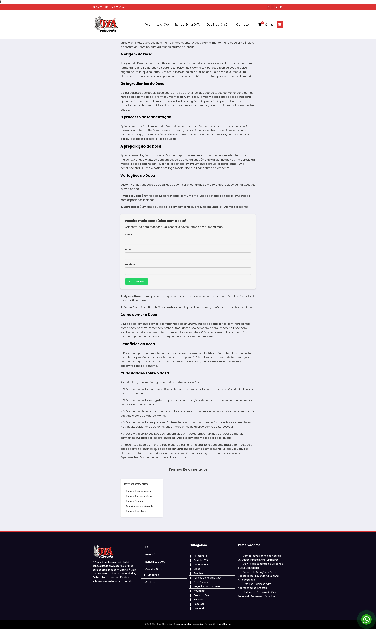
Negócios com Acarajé (207, 586)
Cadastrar (137, 281)
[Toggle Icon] (280, 24)
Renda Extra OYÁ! (187, 24)
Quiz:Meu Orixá (217, 24)
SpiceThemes (224, 624)
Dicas (197, 569)
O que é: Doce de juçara (138, 491)
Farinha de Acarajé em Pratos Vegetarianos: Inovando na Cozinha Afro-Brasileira (258, 575)
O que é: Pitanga (134, 501)
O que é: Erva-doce (136, 511)
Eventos (198, 573)
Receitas (199, 599)
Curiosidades (201, 564)
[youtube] (280, 7)
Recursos (199, 604)
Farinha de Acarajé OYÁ (207, 577)
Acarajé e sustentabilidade (139, 506)
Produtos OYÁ (202, 595)
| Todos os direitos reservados (188, 624)
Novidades (200, 590)
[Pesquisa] (266, 24)
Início (146, 24)
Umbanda (153, 574)
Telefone (130, 264)
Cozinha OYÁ (201, 560)
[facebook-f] (268, 7)
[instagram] (272, 7)
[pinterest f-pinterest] (276, 7)
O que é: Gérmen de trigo (139, 496)
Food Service (201, 582)
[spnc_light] (272, 24)
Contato (242, 24)
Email (129, 249)
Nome (128, 234)
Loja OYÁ (162, 24)
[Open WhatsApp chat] (366, 619)
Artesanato (200, 556)
